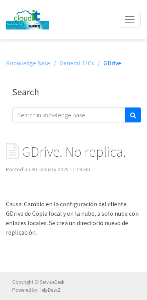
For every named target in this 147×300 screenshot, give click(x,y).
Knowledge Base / (31, 63)
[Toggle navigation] (130, 20)
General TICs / (80, 63)
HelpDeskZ (49, 290)
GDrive (112, 63)
